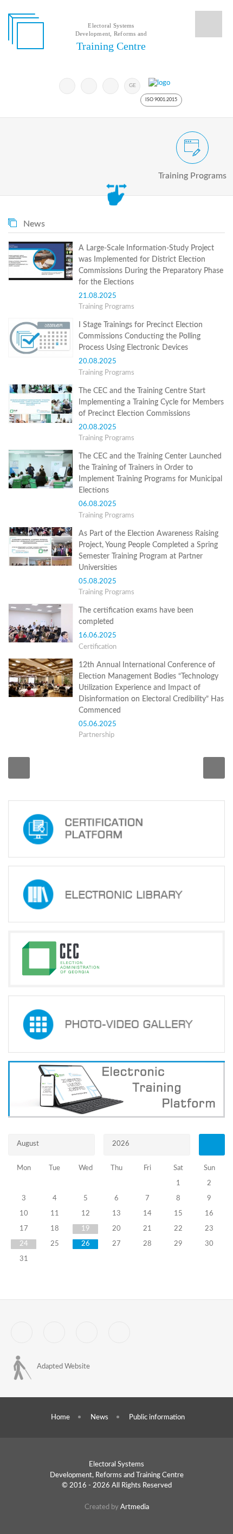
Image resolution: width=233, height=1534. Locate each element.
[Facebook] (89, 86)
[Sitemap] (87, 1332)
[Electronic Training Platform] (116, 1089)
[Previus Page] (19, 768)
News (99, 1417)
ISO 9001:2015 (161, 99)
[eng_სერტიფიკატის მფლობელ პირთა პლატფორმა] (116, 829)
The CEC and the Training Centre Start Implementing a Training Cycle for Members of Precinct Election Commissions (151, 402)
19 (85, 1228)
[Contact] (119, 1332)
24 (24, 1243)
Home (60, 1417)
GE (132, 85)
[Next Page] (214, 768)
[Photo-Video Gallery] (116, 1024)
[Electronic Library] (116, 894)
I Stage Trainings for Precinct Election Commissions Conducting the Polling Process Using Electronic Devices (141, 336)
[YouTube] (110, 86)
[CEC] (116, 959)
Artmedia (134, 1507)
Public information (157, 1417)
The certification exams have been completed (136, 616)
